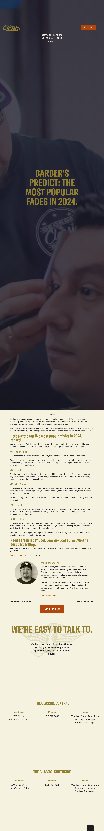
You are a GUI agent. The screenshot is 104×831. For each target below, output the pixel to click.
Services (46, 35)
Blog (59, 38)
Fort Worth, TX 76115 (19, 788)
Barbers (57, 35)
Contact (52, 41)
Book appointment (49, 595)
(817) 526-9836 (52, 716)
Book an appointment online (22, 555)
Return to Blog (52, 609)
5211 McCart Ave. (19, 784)
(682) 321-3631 (52, 784)
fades (52, 414)
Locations (47, 38)
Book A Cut (88, 28)
